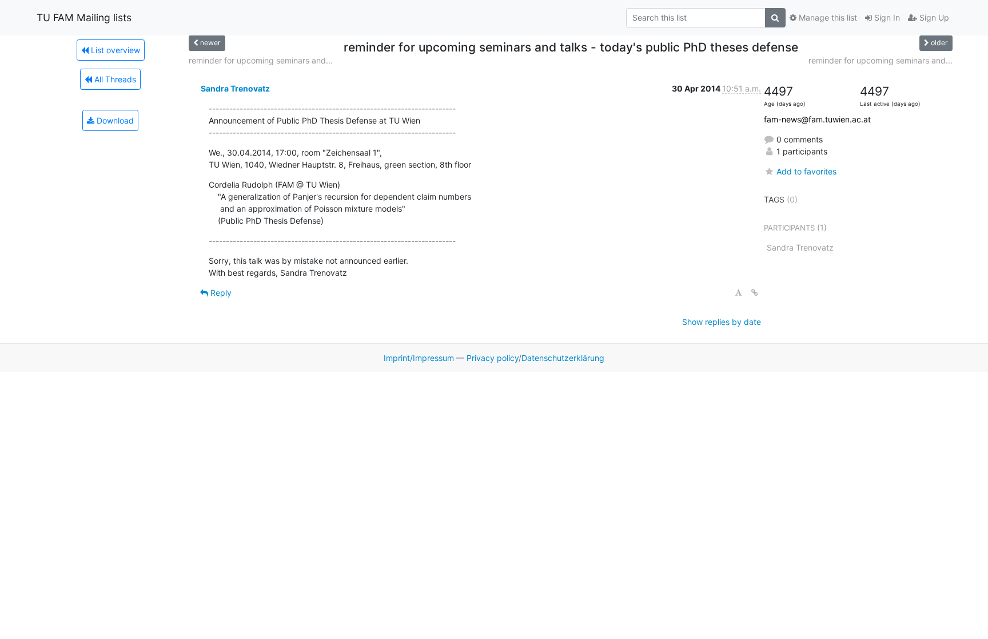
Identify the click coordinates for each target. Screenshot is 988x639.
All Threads (114, 79)
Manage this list (826, 17)
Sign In (886, 17)
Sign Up (933, 17)
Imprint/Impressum (419, 358)
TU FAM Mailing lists (84, 17)
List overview (114, 50)
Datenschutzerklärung (562, 358)
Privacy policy (493, 358)
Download (114, 120)
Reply (220, 292)
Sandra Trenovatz (235, 88)
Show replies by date (721, 322)
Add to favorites (806, 171)
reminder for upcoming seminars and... (261, 60)
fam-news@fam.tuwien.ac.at (817, 119)
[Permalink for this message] (754, 292)
